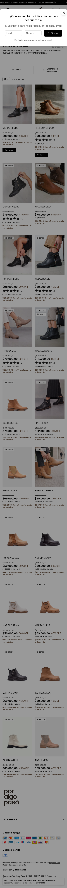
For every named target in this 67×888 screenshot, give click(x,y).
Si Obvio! (53, 33)
